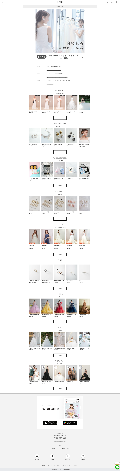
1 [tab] (57, 63)
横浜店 (53, 448)
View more (60, 118)
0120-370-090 (60, 438)
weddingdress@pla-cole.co (60, 441)
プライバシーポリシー (66, 465)
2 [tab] (58, 63)
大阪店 (67, 448)
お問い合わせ (75, 465)
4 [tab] (60, 63)
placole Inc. (58, 469)
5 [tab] (61, 63)
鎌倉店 (63, 448)
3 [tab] (59, 63)
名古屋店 (58, 448)
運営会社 (44, 465)
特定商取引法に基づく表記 (53, 465)
